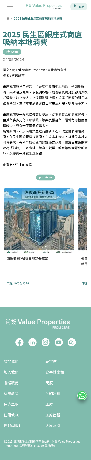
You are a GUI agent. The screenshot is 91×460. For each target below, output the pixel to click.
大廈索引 (53, 425)
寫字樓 (51, 361)
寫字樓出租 (55, 372)
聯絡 (81, 7)
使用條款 (11, 415)
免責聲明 (11, 404)
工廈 (49, 404)
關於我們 (11, 361)
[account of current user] (10, 6)
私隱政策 (11, 393)
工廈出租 (53, 415)
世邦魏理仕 (13, 425)
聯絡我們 (11, 383)
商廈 (49, 383)
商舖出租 (53, 393)
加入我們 (11, 372)
